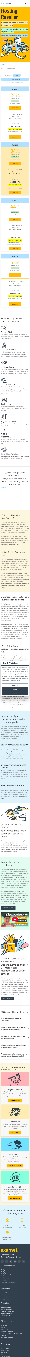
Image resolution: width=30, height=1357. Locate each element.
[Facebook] (2, 1261)
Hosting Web (4, 1270)
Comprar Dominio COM (7, 1311)
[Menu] (1, 3)
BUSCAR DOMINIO (15, 1100)
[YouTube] (19, 1261)
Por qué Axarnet (5, 1350)
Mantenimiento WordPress (8, 1282)
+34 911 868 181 (23, 1227)
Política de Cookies (15, 680)
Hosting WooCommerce (7, 1276)
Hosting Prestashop (6, 1274)
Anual (17, 75)
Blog (2, 1354)
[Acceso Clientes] (25, 3)
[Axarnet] (7, 3)
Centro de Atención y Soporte (11, 1257)
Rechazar (15, 689)
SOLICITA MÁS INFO (8, 908)
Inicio (2, 68)
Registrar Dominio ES (7, 1313)
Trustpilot (2, 64)
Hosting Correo (5, 1280)
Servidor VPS (4, 1293)
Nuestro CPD (4, 1352)
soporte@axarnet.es (7, 1227)
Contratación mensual (7, 75)
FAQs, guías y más (7, 1239)
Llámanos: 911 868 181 (9, 1254)
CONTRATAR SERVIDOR (15, 1165)
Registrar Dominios (6, 1307)
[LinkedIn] (15, 1261)
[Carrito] (28, 3)
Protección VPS (5, 1299)
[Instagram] (6, 1261)
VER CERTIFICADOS (15, 1198)
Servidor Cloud (4, 1297)
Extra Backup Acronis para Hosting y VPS (11, 1333)
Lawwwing (3, 1335)
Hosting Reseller (5, 1278)
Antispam (3, 1327)
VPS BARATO (15, 1133)
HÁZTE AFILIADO (7, 999)
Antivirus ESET (4, 1329)
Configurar (15, 685)
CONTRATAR (15, 108)
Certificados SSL (5, 1315)
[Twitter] (10, 1261)
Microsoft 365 (4, 1325)
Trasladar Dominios (6, 1309)
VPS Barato (4, 1295)
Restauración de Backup (7, 1331)
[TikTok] (23, 1261)
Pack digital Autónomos (7, 1337)
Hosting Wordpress (6, 1272)
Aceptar (15, 693)
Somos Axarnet (5, 1348)
